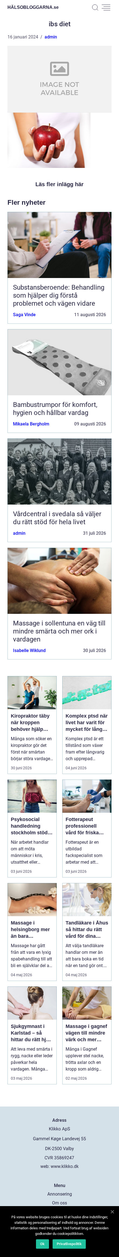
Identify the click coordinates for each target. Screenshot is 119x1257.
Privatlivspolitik (69, 1244)
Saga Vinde (24, 314)
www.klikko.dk (65, 1166)
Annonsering (59, 1194)
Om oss (59, 1203)
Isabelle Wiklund (29, 650)
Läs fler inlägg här (59, 184)
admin (51, 37)
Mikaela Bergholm (31, 424)
